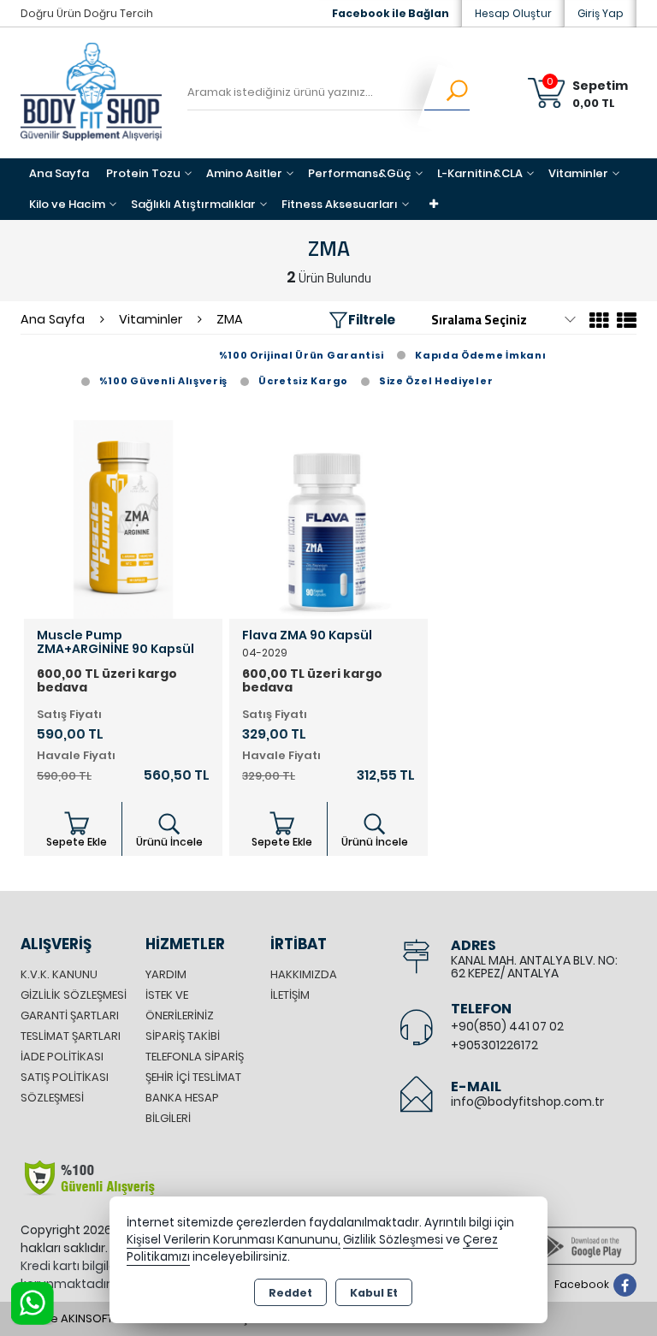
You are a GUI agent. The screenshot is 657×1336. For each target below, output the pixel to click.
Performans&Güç (359, 173)
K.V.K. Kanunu (59, 974)
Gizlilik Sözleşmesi (74, 995)
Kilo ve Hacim (67, 204)
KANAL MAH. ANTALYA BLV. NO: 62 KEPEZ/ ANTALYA (534, 967)
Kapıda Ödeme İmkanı (480, 355)
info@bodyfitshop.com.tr (527, 1101)
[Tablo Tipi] (624, 323)
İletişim (290, 995)
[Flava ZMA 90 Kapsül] (328, 518)
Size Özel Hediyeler (436, 381)
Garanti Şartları (70, 1015)
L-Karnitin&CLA (480, 173)
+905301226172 (494, 1045)
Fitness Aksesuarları (339, 204)
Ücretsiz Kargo (303, 381)
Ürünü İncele (169, 841)
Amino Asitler (244, 173)
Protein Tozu (143, 173)
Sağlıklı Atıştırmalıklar (193, 204)
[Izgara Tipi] (599, 323)
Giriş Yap (600, 13)
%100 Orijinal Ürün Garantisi (302, 355)
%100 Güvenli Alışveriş (163, 381)
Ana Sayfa (59, 173)
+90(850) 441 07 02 (507, 1026)
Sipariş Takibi (182, 1036)
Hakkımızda (303, 974)
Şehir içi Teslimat (193, 1077)
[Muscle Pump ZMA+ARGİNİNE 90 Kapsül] (123, 518)
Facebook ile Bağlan (390, 13)
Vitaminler (578, 173)
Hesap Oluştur (513, 13)
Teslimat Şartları (71, 1036)
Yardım (165, 974)
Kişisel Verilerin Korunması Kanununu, (233, 1240)
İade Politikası (62, 1056)
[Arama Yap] (446, 93)
